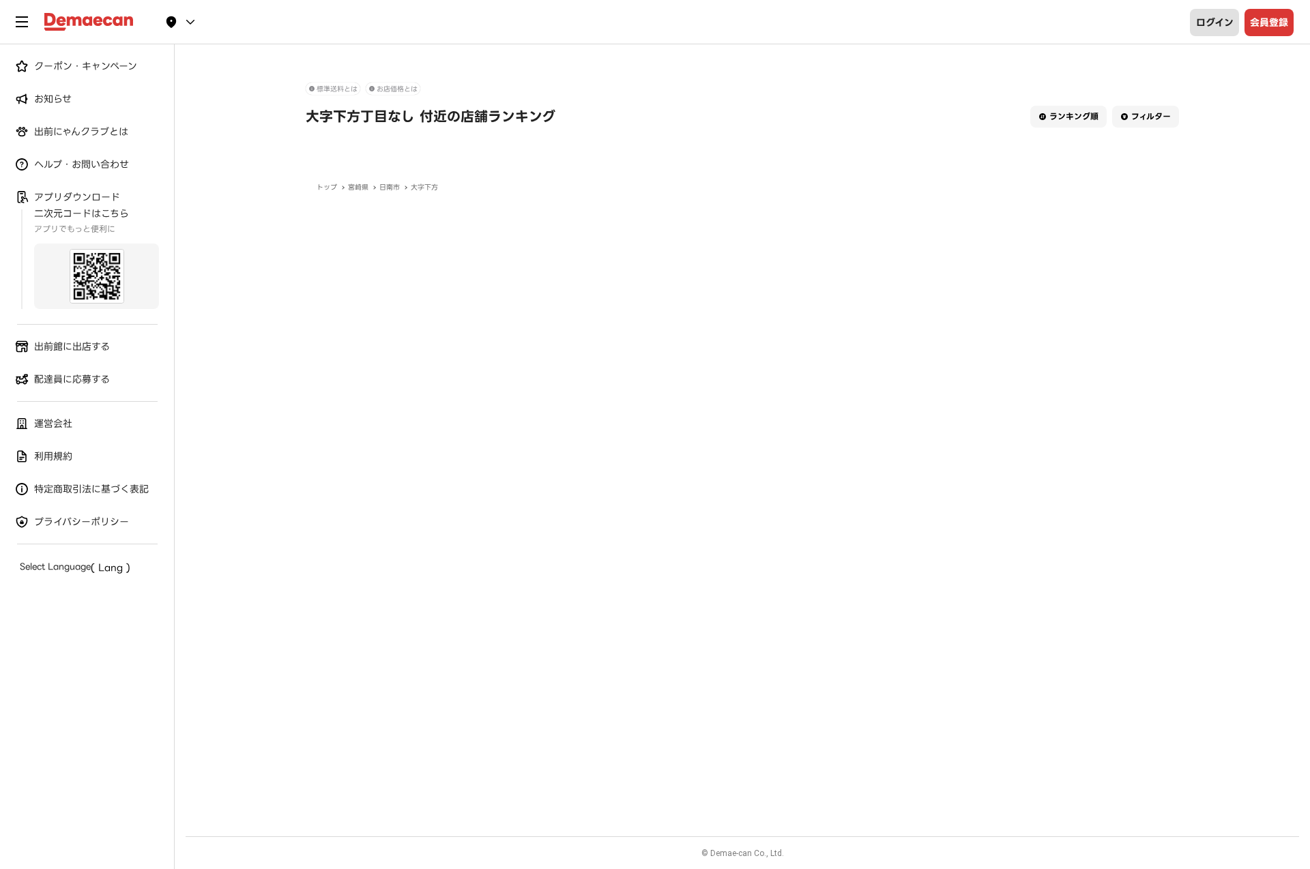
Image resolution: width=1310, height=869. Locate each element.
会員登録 (1269, 22)
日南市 (389, 187)
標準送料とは (337, 89)
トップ (327, 187)
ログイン (1215, 22)
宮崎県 (358, 187)
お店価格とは (397, 89)
